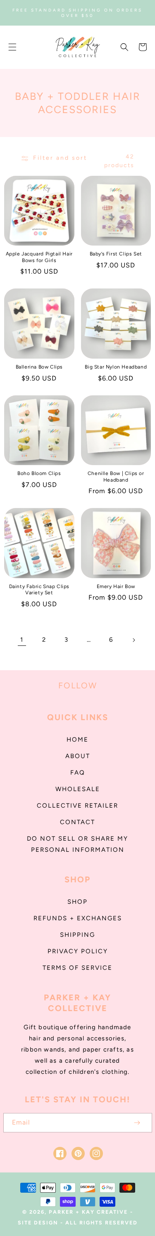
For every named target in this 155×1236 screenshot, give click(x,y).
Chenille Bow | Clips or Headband (116, 476)
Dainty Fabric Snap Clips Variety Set (39, 590)
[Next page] (133, 640)
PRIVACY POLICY (78, 951)
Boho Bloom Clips (39, 473)
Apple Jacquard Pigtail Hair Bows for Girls (39, 257)
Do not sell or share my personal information (77, 844)
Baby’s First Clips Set (116, 254)
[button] (12, 47)
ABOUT (77, 756)
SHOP (77, 901)
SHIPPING (77, 934)
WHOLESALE (77, 789)
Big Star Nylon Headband (116, 367)
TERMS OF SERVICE (77, 967)
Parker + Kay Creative (88, 1212)
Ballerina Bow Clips (39, 367)
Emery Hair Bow (116, 586)
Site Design (38, 1222)
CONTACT (77, 822)
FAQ (77, 772)
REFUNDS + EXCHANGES (77, 918)
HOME (77, 739)
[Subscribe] (137, 1122)
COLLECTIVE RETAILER (77, 805)
